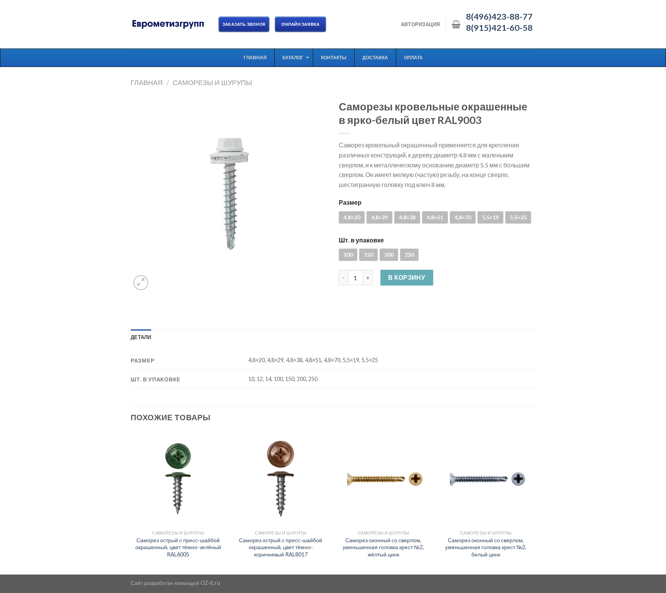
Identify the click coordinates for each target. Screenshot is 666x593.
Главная (147, 82)
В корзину (406, 277)
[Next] (533, 502)
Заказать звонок (244, 24)
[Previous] (131, 502)
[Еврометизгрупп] (169, 24)
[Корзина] (456, 24)
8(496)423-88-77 (499, 17)
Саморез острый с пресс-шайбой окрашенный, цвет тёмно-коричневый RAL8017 (280, 547)
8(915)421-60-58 (499, 28)
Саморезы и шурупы (212, 82)
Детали (141, 337)
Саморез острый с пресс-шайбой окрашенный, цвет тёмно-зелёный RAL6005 (178, 547)
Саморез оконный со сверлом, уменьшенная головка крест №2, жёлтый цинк (383, 547)
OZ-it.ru (210, 583)
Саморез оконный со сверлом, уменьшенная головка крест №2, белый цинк (485, 547)
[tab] (141, 337)
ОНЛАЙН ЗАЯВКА (300, 24)
